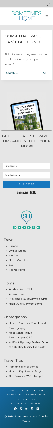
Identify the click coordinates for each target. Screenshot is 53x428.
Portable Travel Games (23, 366)
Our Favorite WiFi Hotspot (26, 376)
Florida (13, 255)
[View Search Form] (47, 4)
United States (18, 250)
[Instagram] (32, 408)
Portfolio (14, 395)
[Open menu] (46, 16)
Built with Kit (26, 192)
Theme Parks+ (18, 269)
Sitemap (39, 390)
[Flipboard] (37, 408)
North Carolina (18, 260)
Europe (13, 246)
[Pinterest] (21, 408)
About (13, 390)
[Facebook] (15, 408)
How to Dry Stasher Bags (25, 371)
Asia (11, 265)
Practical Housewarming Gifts (28, 298)
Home (25, 390)
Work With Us (26, 399)
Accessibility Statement (26, 404)
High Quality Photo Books (25, 303)
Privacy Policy (36, 395)
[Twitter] (26, 408)
